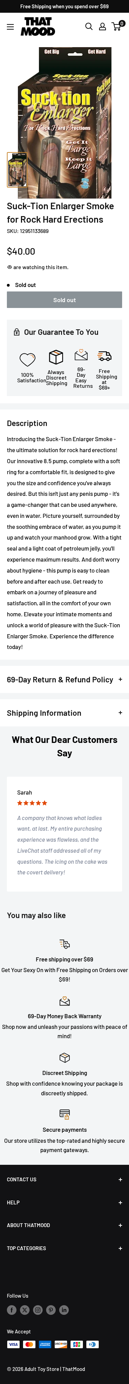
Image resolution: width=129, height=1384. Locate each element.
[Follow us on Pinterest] (51, 1310)
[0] (116, 26)
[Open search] (89, 26)
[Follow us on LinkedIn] (64, 1310)
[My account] (102, 26)
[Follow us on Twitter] (25, 1310)
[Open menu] (10, 27)
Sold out (64, 300)
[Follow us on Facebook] (12, 1310)
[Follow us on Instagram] (38, 1310)
